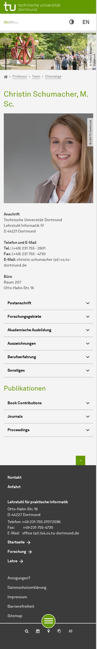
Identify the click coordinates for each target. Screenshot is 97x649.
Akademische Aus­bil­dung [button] (29, 330)
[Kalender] (37, 631)
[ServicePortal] (59, 631)
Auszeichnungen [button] (22, 343)
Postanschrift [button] (19, 303)
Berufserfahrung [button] (22, 357)
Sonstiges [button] (16, 370)
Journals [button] (15, 416)
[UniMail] (70, 631)
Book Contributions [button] (25, 403)
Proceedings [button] (18, 430)
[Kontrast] (72, 22)
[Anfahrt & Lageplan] (48, 631)
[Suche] (26, 631)
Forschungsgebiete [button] (24, 316)
